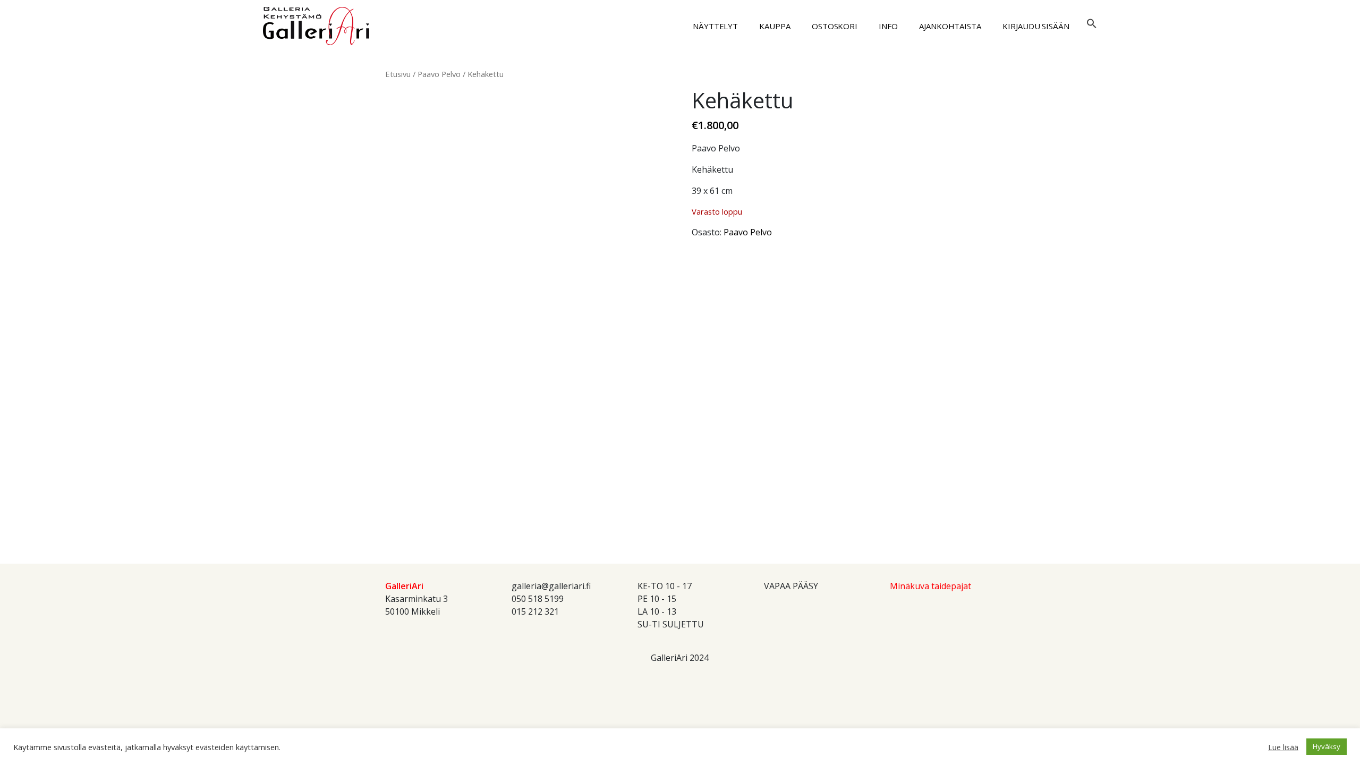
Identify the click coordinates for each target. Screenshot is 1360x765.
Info (888, 26)
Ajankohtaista (950, 26)
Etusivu (398, 74)
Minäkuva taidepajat (930, 586)
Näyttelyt (715, 26)
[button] (1091, 22)
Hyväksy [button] (1326, 746)
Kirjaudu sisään (1035, 26)
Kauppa (774, 26)
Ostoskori (834, 26)
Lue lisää (1283, 747)
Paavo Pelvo (439, 74)
